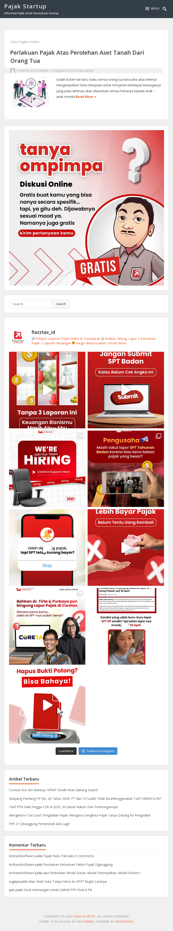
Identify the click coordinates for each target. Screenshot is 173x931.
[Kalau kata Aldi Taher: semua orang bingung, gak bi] (47, 626)
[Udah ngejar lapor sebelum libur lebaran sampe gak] (126, 626)
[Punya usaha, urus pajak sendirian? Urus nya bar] (126, 469)
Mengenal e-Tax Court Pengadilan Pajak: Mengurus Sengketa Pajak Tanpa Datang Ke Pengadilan (80, 815)
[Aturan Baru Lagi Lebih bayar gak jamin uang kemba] (126, 547)
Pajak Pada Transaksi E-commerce (68, 856)
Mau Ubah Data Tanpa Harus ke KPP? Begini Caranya (67, 881)
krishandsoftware (21, 856)
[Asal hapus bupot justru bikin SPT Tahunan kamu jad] (47, 705)
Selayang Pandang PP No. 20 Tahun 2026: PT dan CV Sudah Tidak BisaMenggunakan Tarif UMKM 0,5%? (85, 798)
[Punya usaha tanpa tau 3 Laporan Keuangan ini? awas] (47, 390)
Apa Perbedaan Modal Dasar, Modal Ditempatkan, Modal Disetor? (91, 873)
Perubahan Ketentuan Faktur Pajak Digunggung (78, 864)
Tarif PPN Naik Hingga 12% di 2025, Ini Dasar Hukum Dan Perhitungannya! (63, 807)
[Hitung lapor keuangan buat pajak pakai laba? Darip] (126, 390)
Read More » (86, 96)
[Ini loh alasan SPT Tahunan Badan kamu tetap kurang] (47, 547)
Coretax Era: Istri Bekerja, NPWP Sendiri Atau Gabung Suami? (53, 790)
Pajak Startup (25, 6)
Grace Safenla (39, 71)
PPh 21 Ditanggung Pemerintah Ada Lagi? (39, 824)
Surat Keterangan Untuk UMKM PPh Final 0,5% (58, 890)
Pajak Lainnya (85, 71)
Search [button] (61, 304)
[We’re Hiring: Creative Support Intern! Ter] (47, 469)
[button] (152, 9)
